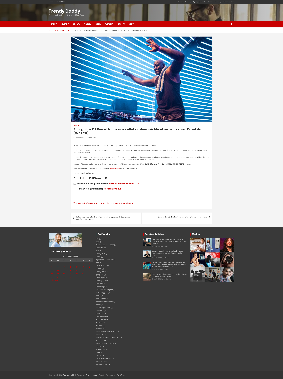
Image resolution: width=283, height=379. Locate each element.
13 (52, 270)
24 (77, 274)
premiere (99, 311)
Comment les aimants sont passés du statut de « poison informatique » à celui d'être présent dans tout (169, 264)
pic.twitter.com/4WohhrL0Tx (124, 183)
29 (64, 277)
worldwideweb (102, 364)
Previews (99, 314)
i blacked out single (104, 290)
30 (70, 277)
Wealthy (218, 2)
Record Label (101, 320)
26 (89, 274)
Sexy (232, 2)
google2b (99, 275)
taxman (99, 346)
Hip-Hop (99, 284)
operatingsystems (103, 308)
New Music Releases (104, 302)
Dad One (92, 137)
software (99, 334)
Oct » (57, 280)
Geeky (210, 2)
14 (58, 270)
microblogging (101, 293)
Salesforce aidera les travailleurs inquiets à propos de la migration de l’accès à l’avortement (104, 218)
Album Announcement (105, 245)
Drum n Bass (101, 266)
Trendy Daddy (64, 11)
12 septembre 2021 (80, 137)
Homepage (100, 287)
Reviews (99, 326)
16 (70, 270)
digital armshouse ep (104, 260)
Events (98, 269)
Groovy (225, 2)
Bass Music (100, 248)
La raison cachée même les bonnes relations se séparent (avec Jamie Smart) (167, 253)
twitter (98, 355)
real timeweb (101, 317)
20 (52, 274)
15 (64, 270)
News (98, 305)
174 (97, 239)
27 (52, 277)
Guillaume (167, 279)
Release (99, 323)
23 (70, 274)
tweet (98, 352)
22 (64, 274)
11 (83, 267)
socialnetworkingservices (106, 332)
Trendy (203, 2)
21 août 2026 (157, 246)
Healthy (188, 2)
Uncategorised (102, 358)
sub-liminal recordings (105, 343)
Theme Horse (91, 375)
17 (77, 270)
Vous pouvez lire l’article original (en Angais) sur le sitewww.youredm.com (103, 203)
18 (83, 270)
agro (98, 242)
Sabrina (166, 258)
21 (58, 274)
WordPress (121, 375)
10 (77, 267)
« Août (51, 280)
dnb (97, 263)
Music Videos (101, 299)
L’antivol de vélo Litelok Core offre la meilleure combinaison (182, 217)
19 (89, 270)
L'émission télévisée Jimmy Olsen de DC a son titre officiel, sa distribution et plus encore (169, 241)
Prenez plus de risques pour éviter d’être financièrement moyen (169, 275)
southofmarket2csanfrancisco (108, 337)
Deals (98, 257)
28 (58, 277)
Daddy (180, 2)
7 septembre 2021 (112, 189)
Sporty (195, 2)
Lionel (165, 246)
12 (89, 267)
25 (83, 274)
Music (98, 296)
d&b (97, 251)
